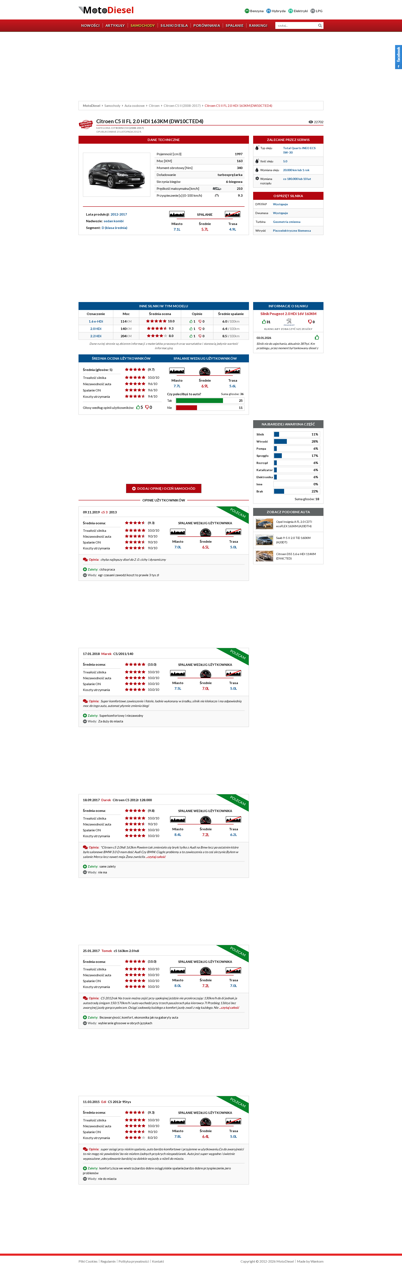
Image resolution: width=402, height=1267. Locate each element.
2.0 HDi (95, 329)
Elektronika (264, 477)
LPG (319, 11)
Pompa (261, 448)
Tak (169, 400)
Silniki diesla (174, 25)
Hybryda (279, 11)
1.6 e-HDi (96, 321)
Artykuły (115, 25)
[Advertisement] (201, 67)
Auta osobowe (135, 105)
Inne (259, 484)
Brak (259, 491)
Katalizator (264, 470)
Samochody (143, 25)
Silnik (260, 434)
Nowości (90, 25)
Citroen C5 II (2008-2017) (182, 105)
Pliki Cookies (88, 1261)
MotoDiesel (91, 105)
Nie (169, 407)
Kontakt (158, 1261)
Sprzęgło (262, 455)
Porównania (206, 25)
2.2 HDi (95, 336)
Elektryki (301, 11)
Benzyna (257, 11)
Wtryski (262, 441)
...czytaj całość (155, 857)
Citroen (154, 105)
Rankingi (258, 25)
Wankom (317, 1261)
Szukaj (320, 25)
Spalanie (235, 25)
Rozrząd (262, 463)
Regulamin (108, 1261)
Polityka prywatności (134, 1261)
